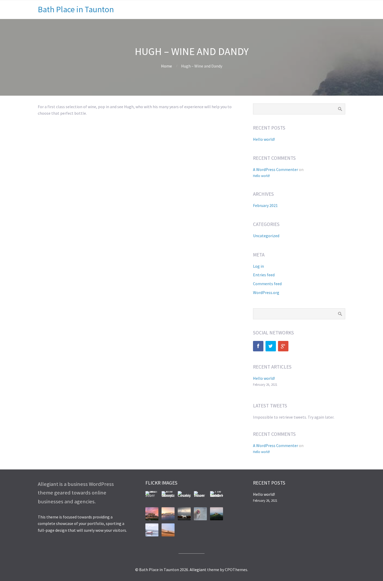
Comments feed (267, 283)
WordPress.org (266, 292)
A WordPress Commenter (275, 169)
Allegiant (198, 569)
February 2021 (265, 205)
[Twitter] (270, 346)
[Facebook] (258, 346)
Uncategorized (266, 235)
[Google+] (283, 346)
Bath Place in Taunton (76, 9)
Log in (258, 266)
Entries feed (264, 274)
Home (166, 66)
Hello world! (264, 139)
